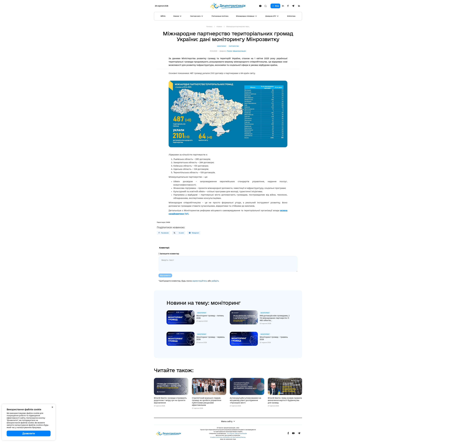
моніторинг (221, 46)
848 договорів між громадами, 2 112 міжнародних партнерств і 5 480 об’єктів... (275, 318)
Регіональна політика (220, 16)
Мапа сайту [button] (227, 421)
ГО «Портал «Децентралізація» (237, 433)
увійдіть (215, 281)
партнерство (234, 46)
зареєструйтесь (199, 281)
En (283, 6)
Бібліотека (291, 16)
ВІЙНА (163, 16)
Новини (219, 26)
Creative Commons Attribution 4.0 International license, (228, 437)
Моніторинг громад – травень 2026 (274, 338)
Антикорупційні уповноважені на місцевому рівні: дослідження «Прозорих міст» (245, 400)
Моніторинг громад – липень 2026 (210, 317)
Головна (209, 26)
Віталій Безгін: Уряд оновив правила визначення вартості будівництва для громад (285, 400)
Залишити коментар (169, 254)
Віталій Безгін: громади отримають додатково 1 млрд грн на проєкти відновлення (170, 400)
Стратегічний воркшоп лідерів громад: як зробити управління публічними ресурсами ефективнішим (206, 401)
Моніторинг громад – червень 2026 (210, 338)
